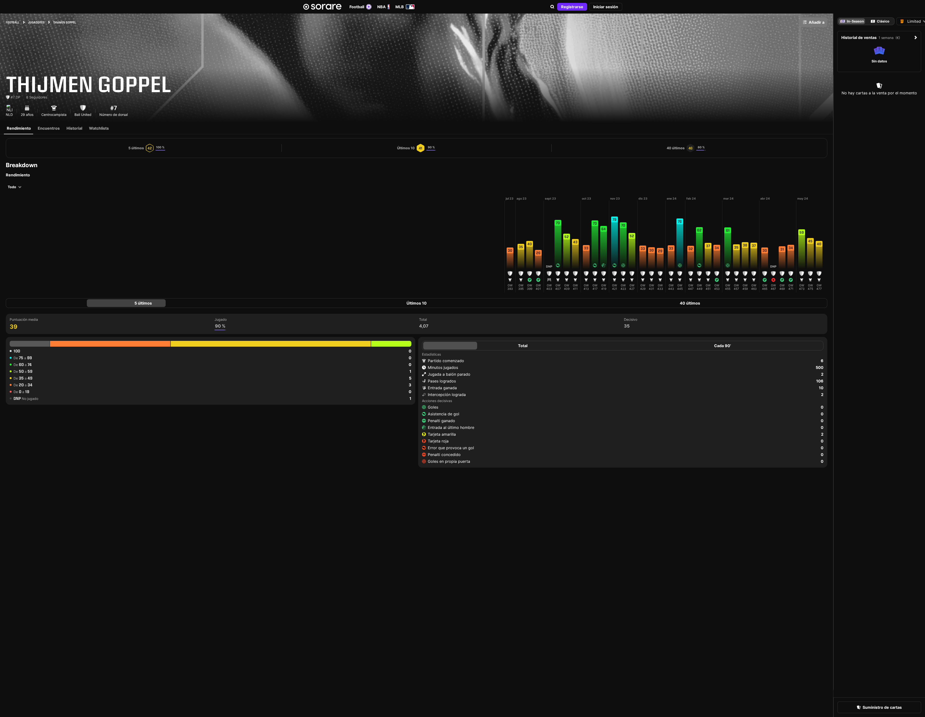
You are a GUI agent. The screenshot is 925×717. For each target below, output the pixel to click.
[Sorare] (322, 6)
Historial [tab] (74, 128)
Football (356, 6)
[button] (552, 7)
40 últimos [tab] (690, 303)
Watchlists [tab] (99, 128)
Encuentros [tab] (49, 128)
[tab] (880, 21)
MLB (399, 6)
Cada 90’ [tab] (722, 345)
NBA (381, 6)
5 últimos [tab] (143, 303)
